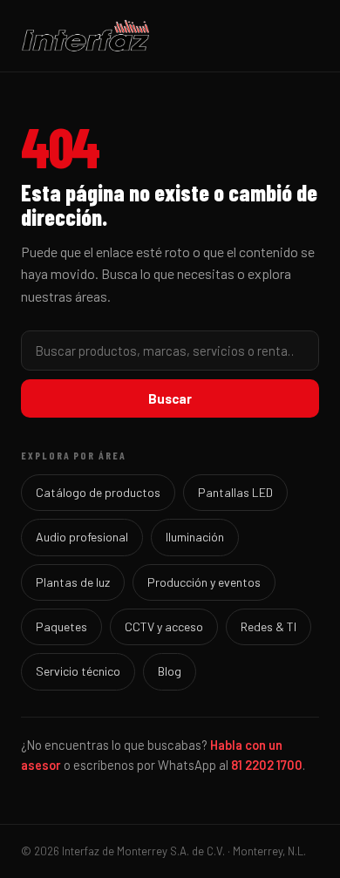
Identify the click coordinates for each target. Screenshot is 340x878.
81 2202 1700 (267, 765)
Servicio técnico (78, 671)
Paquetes (61, 626)
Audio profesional (82, 536)
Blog (169, 671)
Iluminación (195, 536)
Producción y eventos (204, 582)
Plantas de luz (73, 582)
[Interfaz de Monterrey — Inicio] (170, 35)
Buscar (170, 398)
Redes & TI (268, 626)
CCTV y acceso (164, 626)
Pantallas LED (235, 492)
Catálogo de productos (98, 492)
